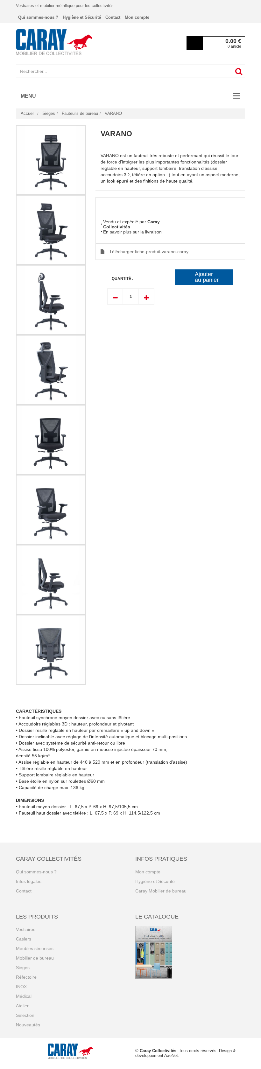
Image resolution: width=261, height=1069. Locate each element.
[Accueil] (54, 42)
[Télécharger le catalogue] (190, 952)
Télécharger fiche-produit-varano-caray (148, 251)
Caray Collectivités (158, 1050)
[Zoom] (51, 160)
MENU (28, 96)
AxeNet (171, 1055)
